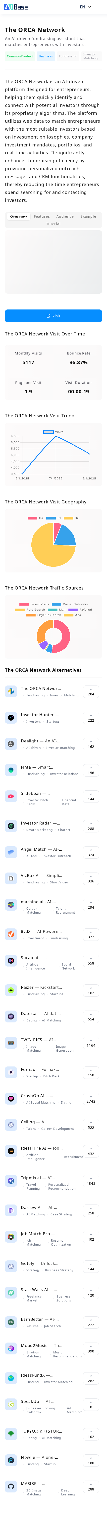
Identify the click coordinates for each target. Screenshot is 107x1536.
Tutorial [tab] (53, 223)
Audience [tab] (65, 216)
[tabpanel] (53, 266)
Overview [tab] (18, 216)
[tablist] (53, 220)
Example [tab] (88, 216)
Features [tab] (42, 216)
